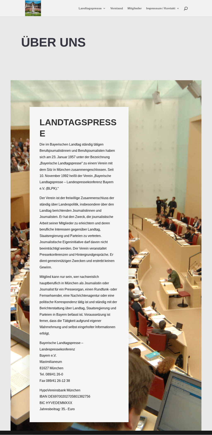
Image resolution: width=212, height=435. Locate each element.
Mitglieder (135, 8)
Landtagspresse (90, 8)
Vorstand (116, 8)
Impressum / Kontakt (160, 8)
